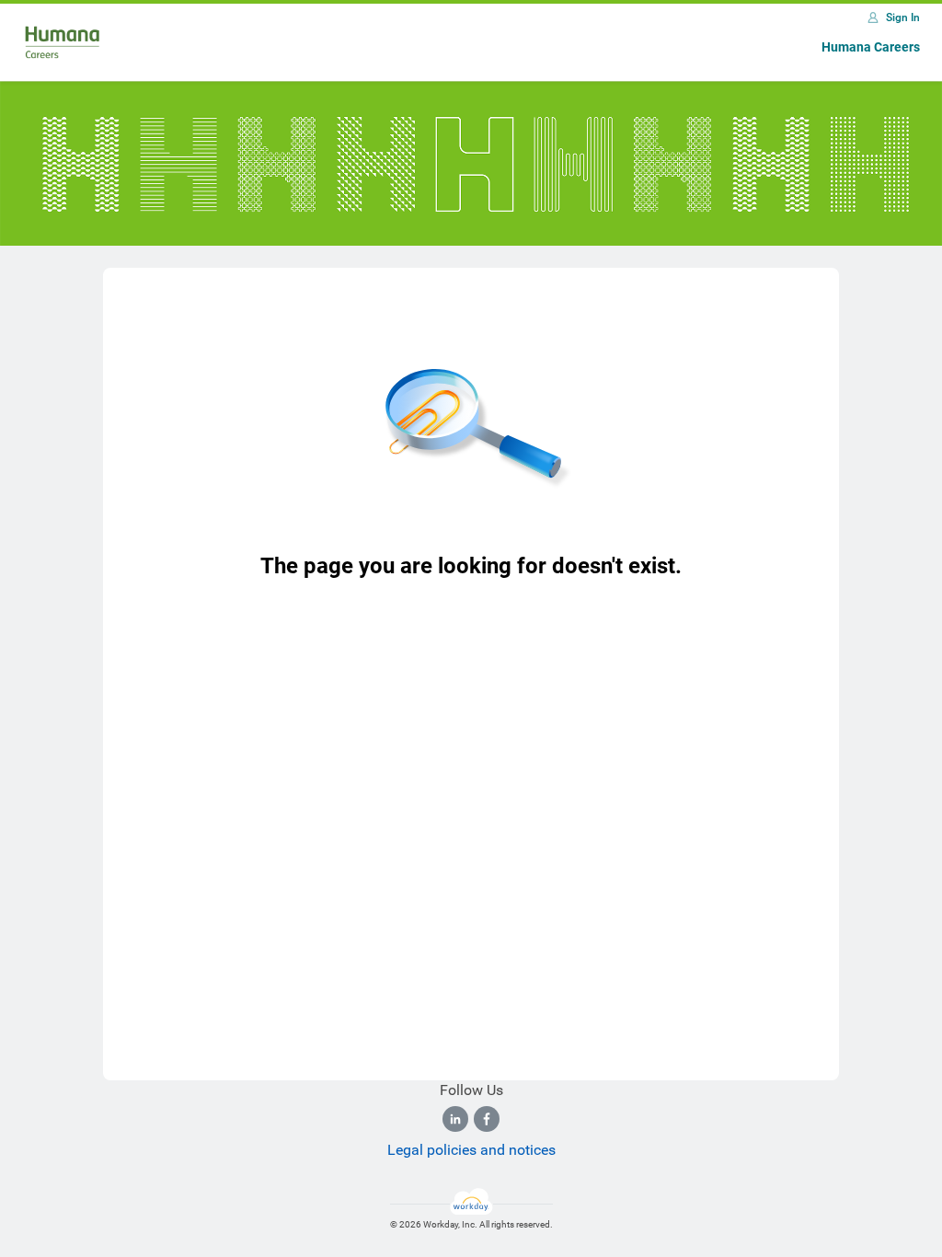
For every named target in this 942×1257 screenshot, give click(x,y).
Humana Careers (870, 47)
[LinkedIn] (455, 1119)
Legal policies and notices (471, 1150)
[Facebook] (487, 1119)
